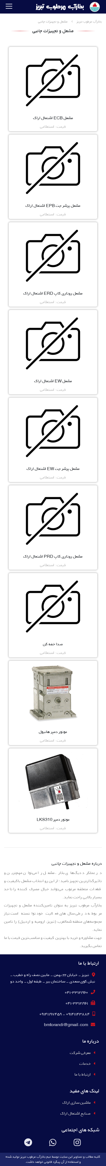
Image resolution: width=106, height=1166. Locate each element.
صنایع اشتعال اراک (75, 1113)
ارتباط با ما (82, 1074)
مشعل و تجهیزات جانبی (53, 21)
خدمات (85, 1063)
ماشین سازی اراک (77, 1102)
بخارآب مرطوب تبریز (89, 21)
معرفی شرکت (80, 1053)
